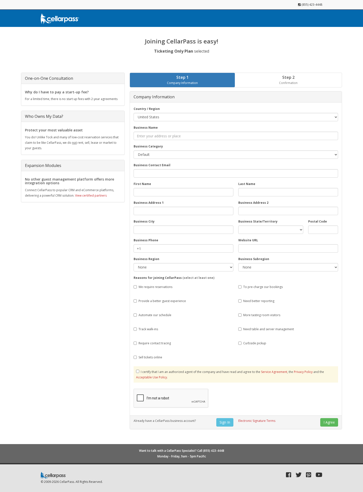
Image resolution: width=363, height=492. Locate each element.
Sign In (225, 422)
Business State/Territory (258, 221)
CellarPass (67, 482)
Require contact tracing (155, 343)
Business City (144, 221)
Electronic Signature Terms (256, 421)
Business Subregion (253, 259)
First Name (142, 184)
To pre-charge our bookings (263, 287)
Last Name (246, 184)
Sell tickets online (150, 357)
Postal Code (317, 221)
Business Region (146, 259)
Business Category (148, 146)
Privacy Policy (303, 372)
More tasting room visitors (261, 315)
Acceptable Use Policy (151, 377)
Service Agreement (274, 372)
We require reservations (155, 287)
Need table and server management (268, 329)
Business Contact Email (152, 165)
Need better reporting (258, 301)
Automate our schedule (155, 315)
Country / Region (147, 109)
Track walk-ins (148, 329)
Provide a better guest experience (162, 301)
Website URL (248, 240)
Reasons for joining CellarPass (174, 278)
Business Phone (146, 240)
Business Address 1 (149, 203)
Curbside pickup (254, 343)
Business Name (146, 127)
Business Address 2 (253, 203)
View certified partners (91, 195)
